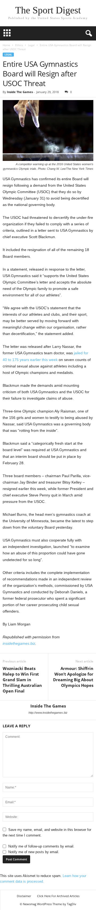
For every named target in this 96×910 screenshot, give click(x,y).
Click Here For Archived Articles (58, 896)
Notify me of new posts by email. (33, 852)
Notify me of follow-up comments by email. (41, 846)
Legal (31, 45)
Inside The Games (20, 92)
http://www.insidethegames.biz (48, 712)
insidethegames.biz (19, 643)
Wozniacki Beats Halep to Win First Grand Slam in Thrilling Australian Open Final (22, 680)
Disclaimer (24, 896)
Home (6, 45)
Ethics (19, 45)
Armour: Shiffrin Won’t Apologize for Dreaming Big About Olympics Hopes (73, 677)
